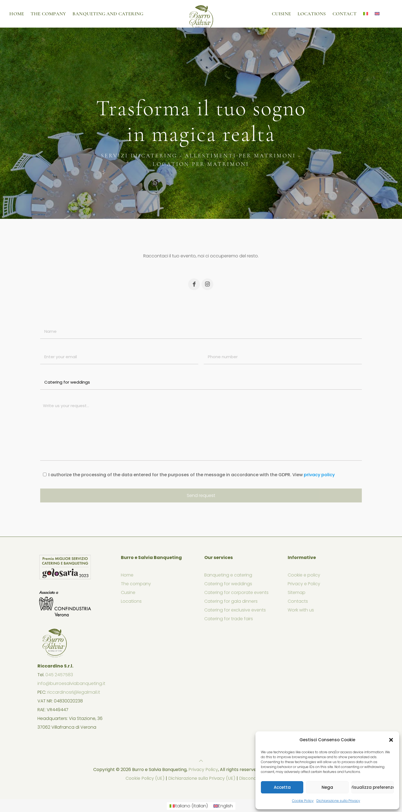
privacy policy (319, 475)
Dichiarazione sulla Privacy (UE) (201, 778)
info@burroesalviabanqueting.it (71, 683)
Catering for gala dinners (231, 601)
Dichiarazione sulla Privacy (338, 800)
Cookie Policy (303, 800)
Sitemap (296, 592)
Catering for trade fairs (228, 619)
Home (127, 575)
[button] (391, 740)
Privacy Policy (203, 769)
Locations (131, 601)
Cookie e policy (304, 575)
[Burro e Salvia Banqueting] (201, 13)
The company (136, 584)
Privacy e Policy (304, 584)
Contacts (298, 601)
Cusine (128, 592)
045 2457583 (59, 675)
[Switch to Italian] (365, 13)
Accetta (282, 787)
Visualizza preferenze (372, 787)
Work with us (301, 610)
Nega (327, 787)
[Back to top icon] (201, 761)
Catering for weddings (228, 584)
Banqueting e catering (228, 575)
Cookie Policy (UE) (145, 778)
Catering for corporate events (236, 592)
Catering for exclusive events (235, 610)
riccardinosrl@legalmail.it (73, 692)
